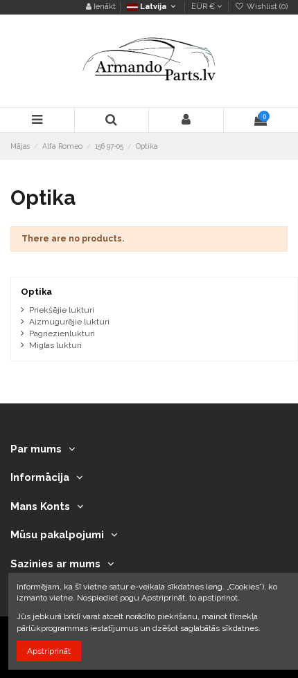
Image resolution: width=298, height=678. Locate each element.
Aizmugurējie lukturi (69, 322)
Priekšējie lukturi (61, 310)
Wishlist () (266, 6)
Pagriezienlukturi (62, 333)
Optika (36, 291)
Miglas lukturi (55, 345)
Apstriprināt (49, 651)
